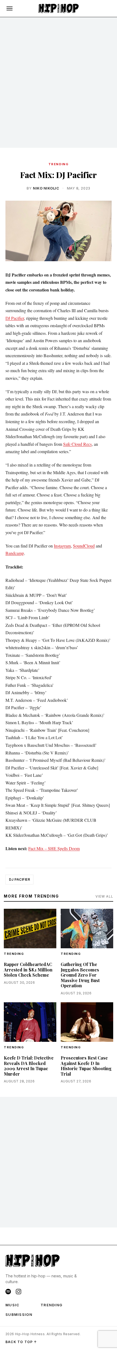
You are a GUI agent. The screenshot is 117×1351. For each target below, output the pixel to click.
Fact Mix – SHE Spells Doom (54, 848)
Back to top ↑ (21, 1342)
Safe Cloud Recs (77, 444)
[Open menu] (9, 8)
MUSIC (12, 1305)
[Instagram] (18, 1291)
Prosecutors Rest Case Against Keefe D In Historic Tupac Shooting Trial (86, 1066)
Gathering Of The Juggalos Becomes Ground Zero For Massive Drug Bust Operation (80, 974)
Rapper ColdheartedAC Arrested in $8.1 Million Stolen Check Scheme (28, 969)
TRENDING (58, 164)
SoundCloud (84, 546)
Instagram (62, 546)
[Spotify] (8, 1291)
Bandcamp (14, 553)
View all (104, 896)
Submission (18, 1314)
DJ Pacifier (14, 318)
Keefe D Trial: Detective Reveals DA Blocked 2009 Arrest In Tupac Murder (29, 1066)
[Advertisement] (58, 82)
